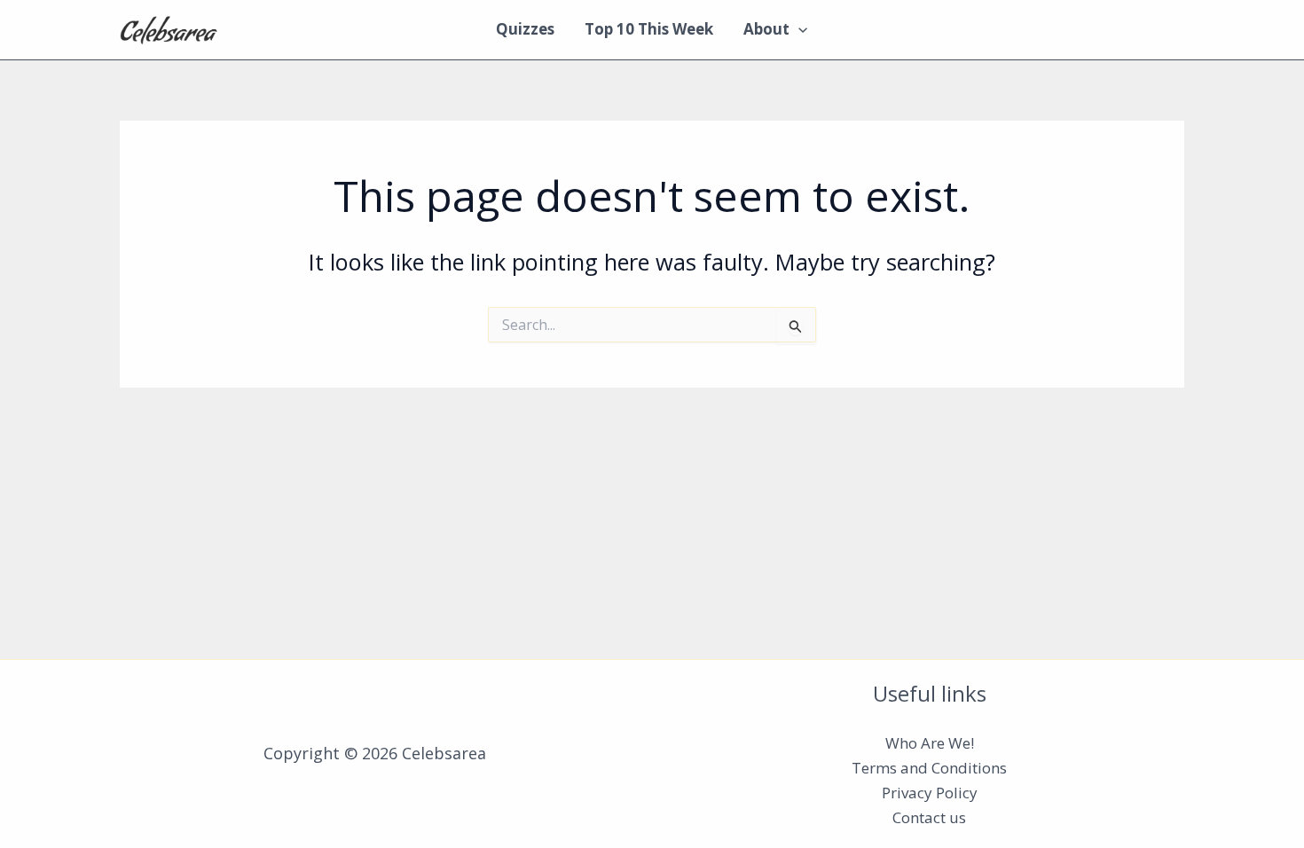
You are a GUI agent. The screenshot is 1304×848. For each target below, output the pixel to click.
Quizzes (525, 29)
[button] (798, 29)
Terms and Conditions (929, 768)
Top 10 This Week (649, 29)
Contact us (929, 817)
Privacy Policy (930, 792)
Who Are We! (929, 743)
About (766, 29)
